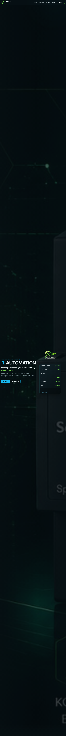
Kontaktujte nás (15, 381)
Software (54, 2)
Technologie (41, 2)
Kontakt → (61, 2)
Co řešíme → (5, 381)
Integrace (48, 2)
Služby (35, 2)
